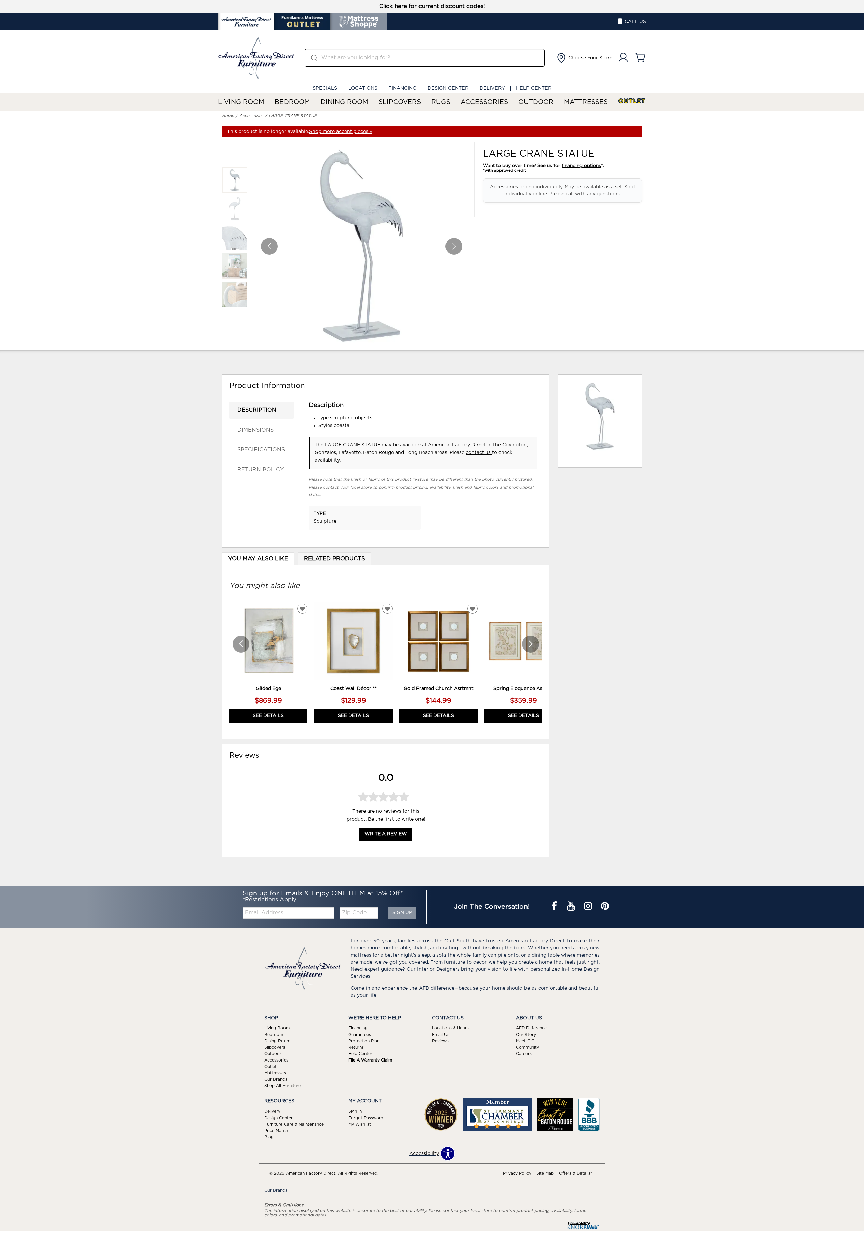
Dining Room (344, 102)
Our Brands (275, 1079)
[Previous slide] (241, 644)
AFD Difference (531, 1028)
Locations (362, 88)
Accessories (484, 102)
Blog (269, 1137)
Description (256, 410)
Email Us (440, 1034)
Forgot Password (365, 1118)
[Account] (623, 58)
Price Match (276, 1131)
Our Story (526, 1034)
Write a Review (385, 834)
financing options (581, 165)
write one (413, 819)
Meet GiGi (525, 1041)
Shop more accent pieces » (340, 131)
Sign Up (402, 912)
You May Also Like (258, 558)
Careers (524, 1054)
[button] (584, 58)
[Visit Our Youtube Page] (572, 906)
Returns (356, 1047)
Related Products (334, 558)
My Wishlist (359, 1124)
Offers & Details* (575, 1173)
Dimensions (255, 430)
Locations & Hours (450, 1028)
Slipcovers (400, 102)
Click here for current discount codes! (432, 6)
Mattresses (586, 102)
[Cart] (640, 58)
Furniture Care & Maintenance (294, 1124)
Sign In (355, 1111)
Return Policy (260, 469)
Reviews (440, 1041)
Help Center (533, 88)
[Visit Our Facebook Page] (555, 906)
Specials (325, 88)
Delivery (492, 88)
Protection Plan (363, 1041)
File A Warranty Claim (370, 1060)
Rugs (440, 102)
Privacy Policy (517, 1173)
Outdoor (536, 102)
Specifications (261, 449)
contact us (479, 452)
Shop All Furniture (282, 1086)
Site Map (545, 1173)
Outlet (632, 101)
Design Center (448, 88)
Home (228, 116)
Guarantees (359, 1034)
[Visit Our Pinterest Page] (604, 906)
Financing (402, 88)
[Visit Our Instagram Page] (589, 906)
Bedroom (292, 102)
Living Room (241, 102)
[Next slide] (530, 644)
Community (527, 1047)
